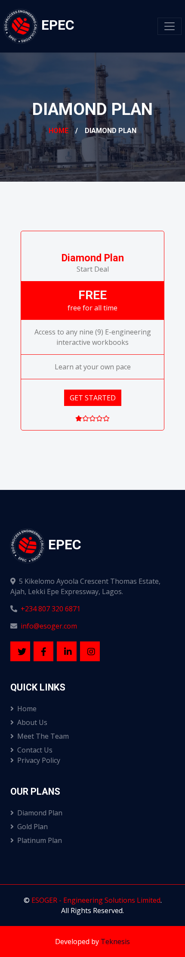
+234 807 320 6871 (50, 608)
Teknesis (115, 941)
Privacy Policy (38, 760)
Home (58, 131)
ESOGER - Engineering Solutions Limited (95, 900)
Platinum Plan (39, 840)
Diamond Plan (39, 813)
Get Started (93, 398)
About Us (32, 722)
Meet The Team (43, 736)
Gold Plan (32, 826)
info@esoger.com (49, 626)
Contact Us (34, 750)
